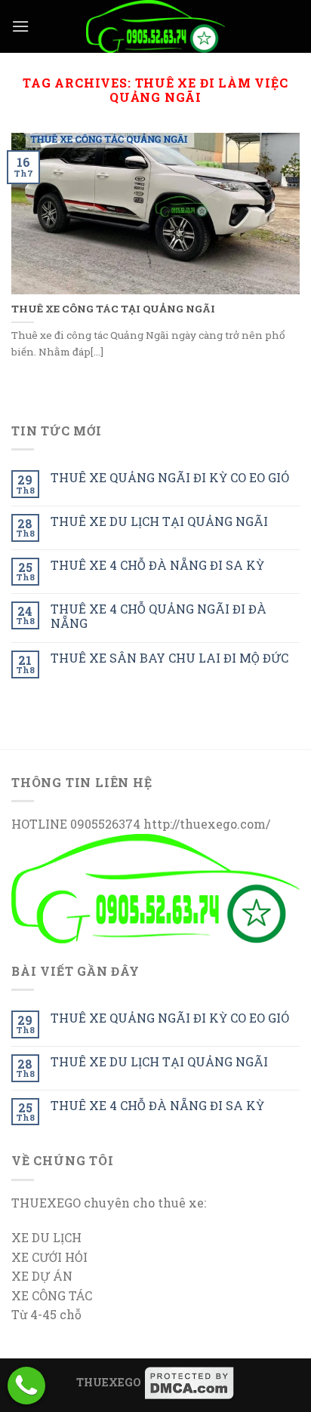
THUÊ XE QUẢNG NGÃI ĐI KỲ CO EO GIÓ (170, 477)
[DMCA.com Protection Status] (189, 1382)
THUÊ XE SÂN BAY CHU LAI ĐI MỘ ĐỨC (169, 658)
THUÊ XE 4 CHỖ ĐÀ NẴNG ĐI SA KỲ (157, 565)
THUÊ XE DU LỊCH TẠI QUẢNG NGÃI (159, 521)
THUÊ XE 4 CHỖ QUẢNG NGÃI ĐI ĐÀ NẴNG (158, 615)
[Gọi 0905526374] (26, 1385)
